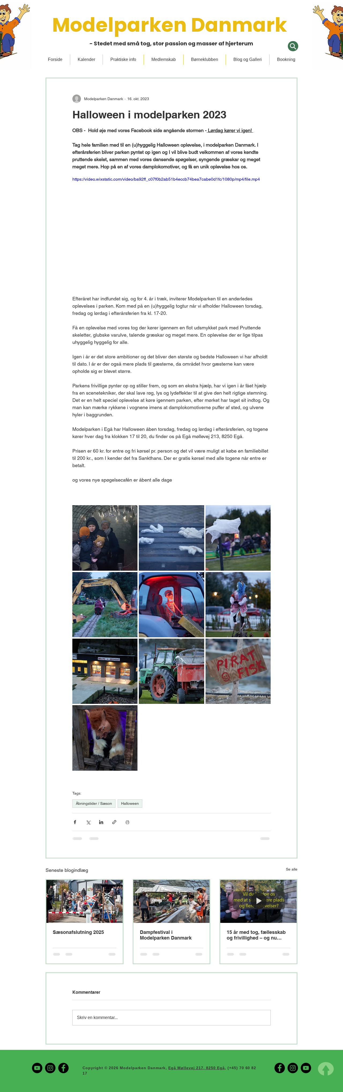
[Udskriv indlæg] (127, 822)
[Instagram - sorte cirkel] (50, 1029)
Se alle (291, 869)
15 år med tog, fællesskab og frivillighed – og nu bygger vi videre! (256, 935)
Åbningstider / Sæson (94, 803)
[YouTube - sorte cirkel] (37, 1029)
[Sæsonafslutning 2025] (84, 901)
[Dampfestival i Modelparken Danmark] (171, 901)
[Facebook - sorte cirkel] (63, 1029)
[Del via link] (114, 822)
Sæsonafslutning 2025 (78, 932)
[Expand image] (104, 537)
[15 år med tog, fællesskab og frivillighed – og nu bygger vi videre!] (258, 901)
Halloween (130, 803)
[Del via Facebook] (74, 822)
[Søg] (293, 46)
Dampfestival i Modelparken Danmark (166, 935)
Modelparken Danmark (171, 25)
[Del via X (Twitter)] (88, 822)
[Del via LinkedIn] (101, 822)
